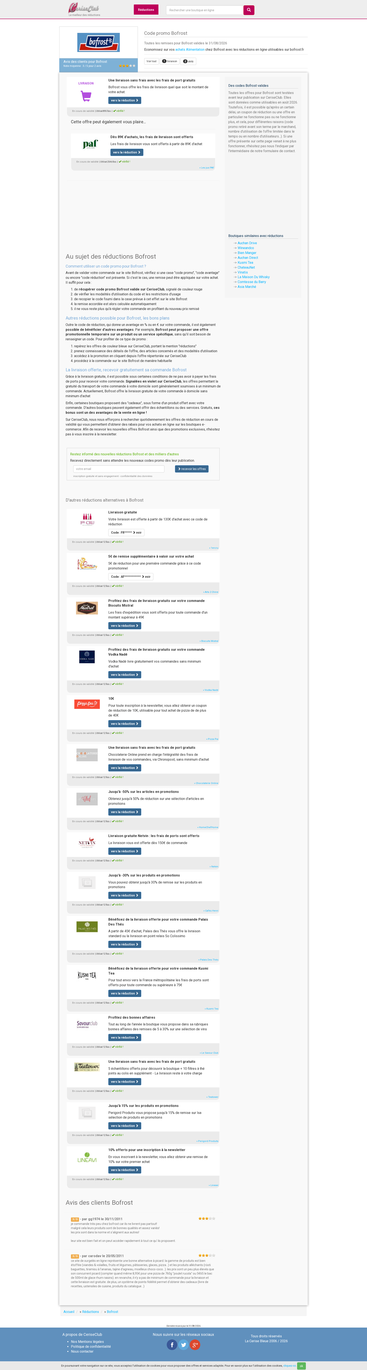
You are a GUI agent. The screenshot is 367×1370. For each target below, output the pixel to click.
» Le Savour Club (209, 1053)
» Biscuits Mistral (209, 641)
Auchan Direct (248, 258)
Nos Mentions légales (87, 1342)
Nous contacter (82, 1351)
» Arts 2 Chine (210, 592)
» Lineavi (213, 1185)
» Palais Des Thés (208, 959)
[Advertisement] (143, 210)
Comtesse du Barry (252, 282)
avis (189, 61)
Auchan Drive (247, 243)
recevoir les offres (193, 469)
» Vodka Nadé (210, 690)
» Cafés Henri (210, 910)
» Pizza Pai (212, 739)
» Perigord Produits (207, 1141)
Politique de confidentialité (91, 1347)
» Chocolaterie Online (206, 783)
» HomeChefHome (207, 827)
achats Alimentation (190, 50)
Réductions (146, 9)
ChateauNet (246, 267)
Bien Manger (247, 253)
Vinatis (243, 272)
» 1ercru (213, 548)
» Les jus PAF (206, 167)
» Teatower (212, 1097)
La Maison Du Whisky (254, 277)
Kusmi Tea (245, 263)
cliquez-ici (289, 1365)
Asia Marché (247, 287)
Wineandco (246, 248)
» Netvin (214, 866)
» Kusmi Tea (211, 1008)
